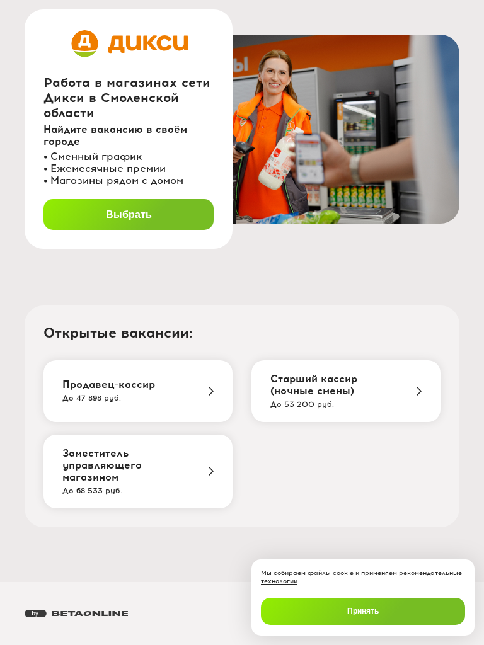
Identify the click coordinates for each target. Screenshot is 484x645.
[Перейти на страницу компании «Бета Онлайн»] (76, 613)
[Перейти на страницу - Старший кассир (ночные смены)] (419, 391)
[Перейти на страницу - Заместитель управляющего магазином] (211, 471)
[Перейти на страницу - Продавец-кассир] (211, 391)
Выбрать (129, 214)
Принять (363, 611)
